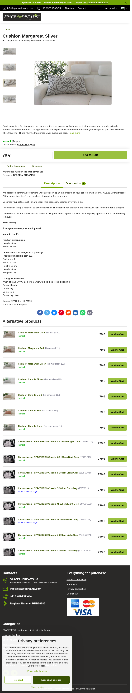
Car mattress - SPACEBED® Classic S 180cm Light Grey (48, 472)
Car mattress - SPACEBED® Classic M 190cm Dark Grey (48, 519)
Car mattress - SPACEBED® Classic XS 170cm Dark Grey (48, 457)
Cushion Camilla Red (29, 410)
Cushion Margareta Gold (31, 332)
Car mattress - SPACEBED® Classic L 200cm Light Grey (48, 535)
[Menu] (126, 17)
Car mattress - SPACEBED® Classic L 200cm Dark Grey (48, 550)
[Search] (110, 17)
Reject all (18, 680)
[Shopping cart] (118, 17)
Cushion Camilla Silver (30, 379)
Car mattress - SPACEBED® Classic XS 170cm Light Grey (49, 441)
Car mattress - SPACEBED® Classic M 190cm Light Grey (48, 504)
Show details (37, 687)
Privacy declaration (85, 688)
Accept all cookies (51, 680)
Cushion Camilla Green (30, 426)
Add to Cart (90, 155)
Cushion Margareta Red (31, 348)
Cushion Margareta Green (32, 363)
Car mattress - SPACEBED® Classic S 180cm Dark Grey (48, 488)
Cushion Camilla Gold (30, 395)
